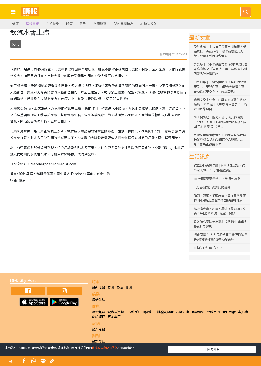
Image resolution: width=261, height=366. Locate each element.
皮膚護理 (98, 316)
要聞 (110, 287)
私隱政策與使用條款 (104, 348)
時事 (69, 23)
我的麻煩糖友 (123, 23)
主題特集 (52, 23)
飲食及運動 (115, 311)
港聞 (15, 43)
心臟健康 (182, 311)
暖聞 (128, 287)
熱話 (119, 287)
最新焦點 (98, 287)
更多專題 (114, 316)
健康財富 (100, 23)
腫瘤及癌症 (165, 311)
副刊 (83, 23)
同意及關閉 (212, 349)
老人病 (243, 311)
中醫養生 (148, 311)
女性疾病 (229, 311)
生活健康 (132, 311)
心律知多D (148, 23)
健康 (15, 23)
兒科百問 (213, 311)
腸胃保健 (198, 311)
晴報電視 (32, 23)
